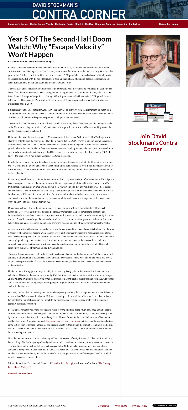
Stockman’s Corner (18, 24)
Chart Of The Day (84, 24)
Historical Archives (105, 24)
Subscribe (164, 24)
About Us (122, 24)
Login (175, 24)
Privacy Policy (139, 405)
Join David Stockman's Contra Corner (152, 143)
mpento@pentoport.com (20, 373)
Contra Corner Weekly (41, 24)
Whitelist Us (121, 405)
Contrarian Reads (64, 24)
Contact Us (134, 24)
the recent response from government (63, 320)
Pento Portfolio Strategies (63, 363)
